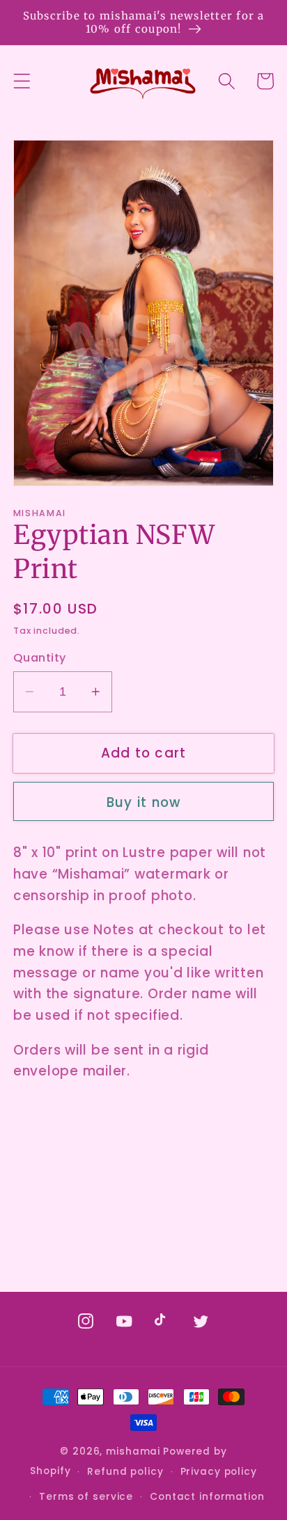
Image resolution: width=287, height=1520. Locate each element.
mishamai (133, 1451)
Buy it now (144, 802)
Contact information (207, 1496)
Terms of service (86, 1496)
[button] (22, 81)
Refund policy (125, 1471)
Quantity (39, 658)
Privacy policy (218, 1471)
